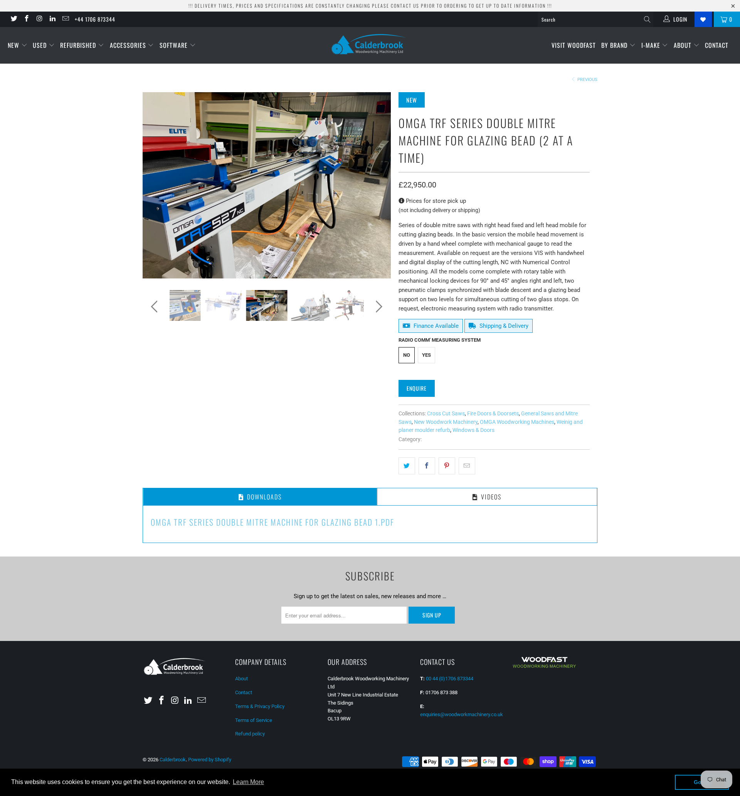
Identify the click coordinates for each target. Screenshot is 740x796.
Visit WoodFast (574, 45)
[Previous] (156, 185)
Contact (716, 45)
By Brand (615, 45)
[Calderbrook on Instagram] (39, 19)
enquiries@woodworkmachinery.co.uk (461, 714)
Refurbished (79, 45)
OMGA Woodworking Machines (517, 422)
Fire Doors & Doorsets (493, 413)
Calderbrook (173, 759)
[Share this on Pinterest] (447, 465)
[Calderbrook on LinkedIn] (52, 19)
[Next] (377, 185)
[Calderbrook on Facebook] (26, 19)
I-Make (651, 45)
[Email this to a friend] (467, 465)
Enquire (417, 388)
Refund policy (250, 734)
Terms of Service (253, 720)
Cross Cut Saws (446, 413)
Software (175, 45)
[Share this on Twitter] (407, 465)
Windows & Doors (473, 430)
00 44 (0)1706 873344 (449, 678)
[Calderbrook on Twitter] (13, 19)
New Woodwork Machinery (446, 422)
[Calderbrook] (370, 45)
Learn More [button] (248, 782)
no (406, 355)
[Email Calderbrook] (65, 19)
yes (426, 355)
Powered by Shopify (209, 759)
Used (41, 45)
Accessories (129, 45)
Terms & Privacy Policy (259, 706)
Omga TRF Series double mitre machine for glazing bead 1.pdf (272, 522)
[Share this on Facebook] (427, 465)
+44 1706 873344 (95, 19)
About (683, 45)
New (14, 45)
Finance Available (435, 325)
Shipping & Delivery (503, 325)
